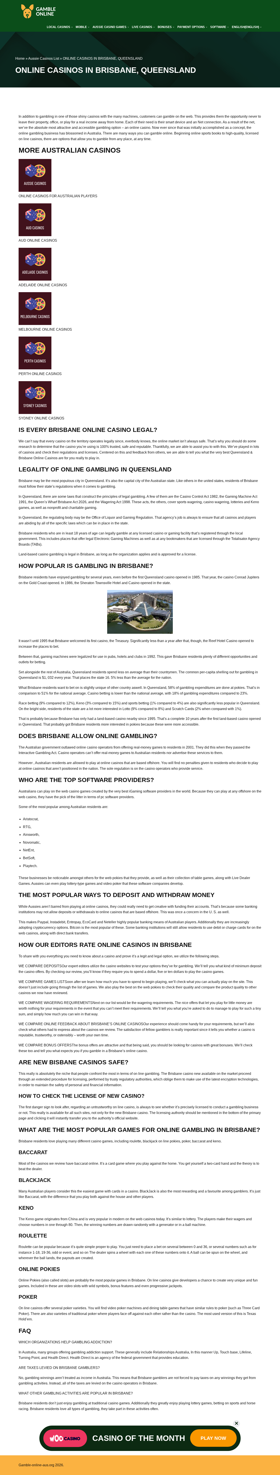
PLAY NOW (213, 1438)
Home (20, 58)
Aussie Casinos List (43, 58)
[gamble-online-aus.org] (38, 11)
